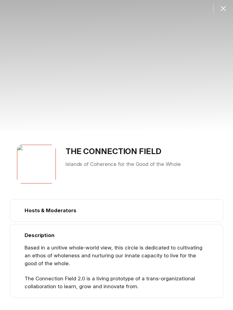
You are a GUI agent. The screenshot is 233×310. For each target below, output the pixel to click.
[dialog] (116, 155)
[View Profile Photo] (36, 164)
